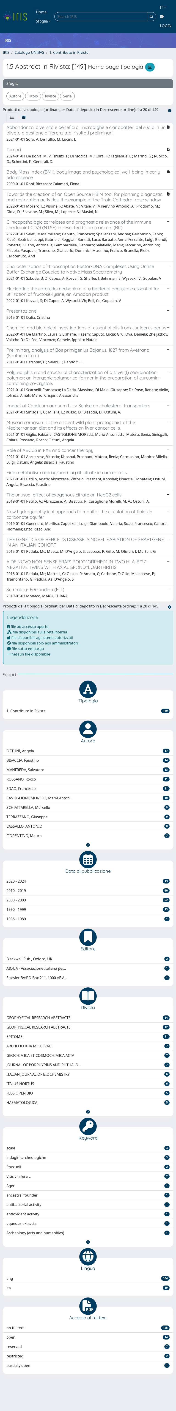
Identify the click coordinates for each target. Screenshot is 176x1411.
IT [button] (161, 7)
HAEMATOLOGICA (87, 1102)
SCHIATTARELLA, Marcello (87, 807)
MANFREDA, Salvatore (87, 769)
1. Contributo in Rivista (68, 52)
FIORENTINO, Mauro (87, 835)
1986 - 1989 (87, 918)
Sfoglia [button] (42, 21)
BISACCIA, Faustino (87, 760)
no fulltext (87, 1327)
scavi (87, 1148)
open (87, 1337)
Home (41, 11)
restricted (87, 1356)
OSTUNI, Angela (87, 750)
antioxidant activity (87, 1214)
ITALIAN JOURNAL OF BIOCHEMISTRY (87, 1074)
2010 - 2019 (87, 890)
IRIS (6, 52)
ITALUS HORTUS (87, 1083)
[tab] (12, 117)
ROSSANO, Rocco (87, 779)
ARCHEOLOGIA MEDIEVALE (87, 1046)
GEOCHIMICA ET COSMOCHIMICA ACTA (87, 1055)
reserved (87, 1346)
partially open (87, 1365)
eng (87, 1278)
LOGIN (165, 25)
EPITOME (87, 1036)
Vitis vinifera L (87, 1176)
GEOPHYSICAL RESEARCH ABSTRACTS (87, 1017)
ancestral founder (87, 1195)
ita (87, 1287)
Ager (87, 1185)
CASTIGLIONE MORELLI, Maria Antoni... (87, 798)
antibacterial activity (87, 1204)
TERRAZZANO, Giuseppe (87, 816)
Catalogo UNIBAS (29, 52)
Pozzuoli (87, 1166)
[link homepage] (16, 16)
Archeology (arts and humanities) (87, 1232)
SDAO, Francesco (87, 788)
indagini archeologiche (87, 1157)
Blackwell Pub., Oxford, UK (87, 958)
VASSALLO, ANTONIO (87, 826)
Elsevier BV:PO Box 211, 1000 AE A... (87, 977)
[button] (88, 844)
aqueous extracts (87, 1223)
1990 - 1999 (87, 909)
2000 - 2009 (87, 900)
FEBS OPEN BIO (87, 1093)
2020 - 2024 (87, 881)
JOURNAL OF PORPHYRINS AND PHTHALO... (87, 1064)
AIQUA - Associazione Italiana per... (87, 968)
